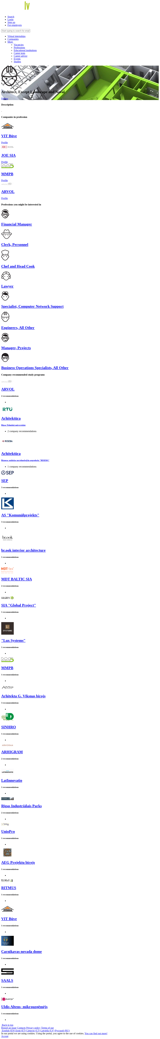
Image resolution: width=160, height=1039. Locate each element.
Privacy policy (33, 1027)
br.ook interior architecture (23, 550)
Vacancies (19, 44)
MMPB (7, 174)
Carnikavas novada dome (21, 951)
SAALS (7, 980)
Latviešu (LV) (47, 1030)
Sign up (11, 22)
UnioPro (8, 831)
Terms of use (47, 1027)
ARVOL (8, 192)
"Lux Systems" (13, 640)
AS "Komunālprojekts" (20, 515)
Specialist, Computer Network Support (32, 306)
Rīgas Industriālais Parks (21, 806)
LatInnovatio (11, 780)
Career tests (19, 53)
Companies (13, 39)
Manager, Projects (16, 348)
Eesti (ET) (21, 1030)
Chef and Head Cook (18, 266)
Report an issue (8, 1027)
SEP (4, 481)
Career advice (20, 56)
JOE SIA (8, 155)
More (10, 42)
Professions (19, 47)
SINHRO (8, 727)
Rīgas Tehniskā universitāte (13, 425)
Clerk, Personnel (14, 244)
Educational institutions (25, 50)
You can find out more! (96, 1033)
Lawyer (7, 286)
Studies (17, 61)
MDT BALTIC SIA (16, 579)
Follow (4, 98)
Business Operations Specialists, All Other (35, 368)
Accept (4, 1036)
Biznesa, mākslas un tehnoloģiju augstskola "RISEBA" (25, 460)
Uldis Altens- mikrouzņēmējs (24, 1007)
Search (11, 16)
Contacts (21, 1027)
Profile (4, 142)
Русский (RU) (62, 1030)
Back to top (7, 1025)
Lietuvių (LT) (33, 1030)
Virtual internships (16, 36)
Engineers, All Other (18, 328)
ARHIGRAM (12, 752)
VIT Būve (9, 136)
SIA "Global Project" (18, 605)
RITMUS (8, 888)
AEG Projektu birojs (18, 862)
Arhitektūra (11, 418)
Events (17, 58)
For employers (15, 25)
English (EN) (8, 1030)
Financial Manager (16, 224)
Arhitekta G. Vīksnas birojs (23, 696)
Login (10, 19)
